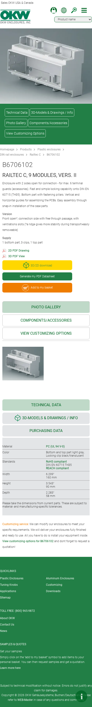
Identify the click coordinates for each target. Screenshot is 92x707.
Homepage (7, 149)
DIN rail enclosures (12, 154)
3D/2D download (41, 265)
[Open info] (81, 696)
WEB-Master (25, 700)
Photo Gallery (16, 123)
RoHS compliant (56, 461)
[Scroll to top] (67, 696)
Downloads (53, 591)
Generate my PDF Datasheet (37, 276)
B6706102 (53, 154)
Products (26, 149)
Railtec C (35, 154)
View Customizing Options (25, 133)
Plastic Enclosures (11, 578)
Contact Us (7, 624)
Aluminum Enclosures (60, 578)
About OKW (7, 618)
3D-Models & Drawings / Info (52, 112)
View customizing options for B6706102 (28, 541)
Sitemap (5, 597)
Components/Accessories (48, 123)
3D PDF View (16, 256)
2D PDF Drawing (18, 250)
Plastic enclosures (49, 149)
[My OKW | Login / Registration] (53, 10)
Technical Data (17, 112)
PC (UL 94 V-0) (55, 446)
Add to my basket (42, 287)
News (3, 631)
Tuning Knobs (9, 584)
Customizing (54, 584)
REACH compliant (57, 468)
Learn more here (10, 668)
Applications (8, 591)
